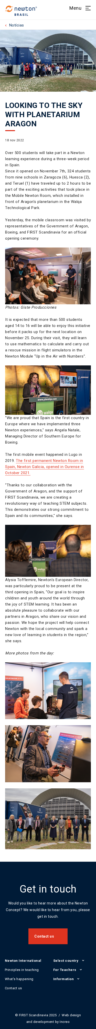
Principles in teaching (22, 970)
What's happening (19, 979)
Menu (75, 8)
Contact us (44, 936)
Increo (65, 1022)
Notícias (16, 25)
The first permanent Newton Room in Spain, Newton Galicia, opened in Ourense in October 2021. (44, 466)
